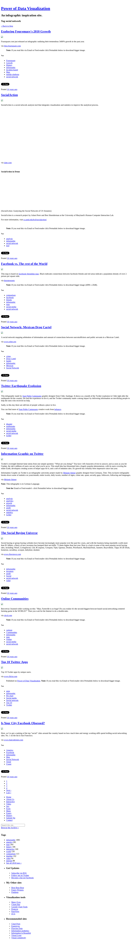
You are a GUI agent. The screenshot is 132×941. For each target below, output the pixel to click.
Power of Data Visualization (25, 8)
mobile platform (12, 74)
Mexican (9, 366)
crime (8, 356)
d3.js (13, 914)
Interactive (10, 802)
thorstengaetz (9, 280)
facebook (10, 297)
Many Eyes (16, 902)
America (9, 750)
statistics (9, 512)
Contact (9, 820)
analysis (9, 239)
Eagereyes (15, 926)
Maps (8, 811)
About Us (10, 799)
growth (9, 503)
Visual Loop (16, 935)
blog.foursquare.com (12, 46)
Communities (11, 632)
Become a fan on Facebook (22, 878)
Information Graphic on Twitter (22, 453)
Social (8, 576)
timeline (9, 856)
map (8, 304)
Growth (9, 63)
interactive (10, 849)
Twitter (9, 705)
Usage (8, 764)
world (8, 851)
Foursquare (10, 60)
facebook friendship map (29, 274)
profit (8, 508)
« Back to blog (7, 26)
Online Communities (14, 598)
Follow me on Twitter (20, 875)
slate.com (8, 163)
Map (8, 72)
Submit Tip (10, 818)
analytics (9, 501)
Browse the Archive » (10, 828)
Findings (14, 892)
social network (12, 77)
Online (9, 639)
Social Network (12, 368)
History (9, 65)
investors (9, 571)
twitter (8, 436)
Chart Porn (15, 924)
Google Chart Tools (19, 907)
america (9, 842)
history (9, 847)
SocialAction (9, 95)
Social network (12, 700)
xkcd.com (8, 615)
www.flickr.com (10, 676)
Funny (8, 813)
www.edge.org (10, 342)
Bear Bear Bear (17, 888)
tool (7, 246)
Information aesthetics (20, 931)
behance (57, 409)
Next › (8, 790)
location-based (12, 70)
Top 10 (9, 703)
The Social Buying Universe (19, 533)
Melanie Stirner (69, 473)
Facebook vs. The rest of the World (24, 263)
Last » (8, 793)
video (8, 858)
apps (8, 691)
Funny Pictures (17, 890)
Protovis (14, 909)
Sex (7, 806)
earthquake (10, 426)
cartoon (9, 630)
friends (9, 300)
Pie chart (9, 696)
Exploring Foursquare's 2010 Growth (26, 31)
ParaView (15, 911)
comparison (11, 295)
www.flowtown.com (12, 554)
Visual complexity (18, 938)
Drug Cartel (11, 359)
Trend (8, 762)
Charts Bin (15, 904)
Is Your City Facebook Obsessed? (23, 723)
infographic (10, 67)
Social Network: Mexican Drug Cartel (26, 327)
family (8, 361)
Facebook (10, 752)
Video (8, 804)
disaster (9, 424)
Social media (11, 698)
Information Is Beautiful (21, 933)
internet (9, 861)
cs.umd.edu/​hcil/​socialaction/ (35, 220)
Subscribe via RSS (19, 873)
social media (11, 307)
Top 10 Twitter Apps (14, 662)
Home (8, 797)
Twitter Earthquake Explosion (21, 386)
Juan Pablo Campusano (32, 396)
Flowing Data (17, 928)
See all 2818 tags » (14, 863)
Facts (8, 809)
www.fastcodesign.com (13, 740)
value (8, 580)
